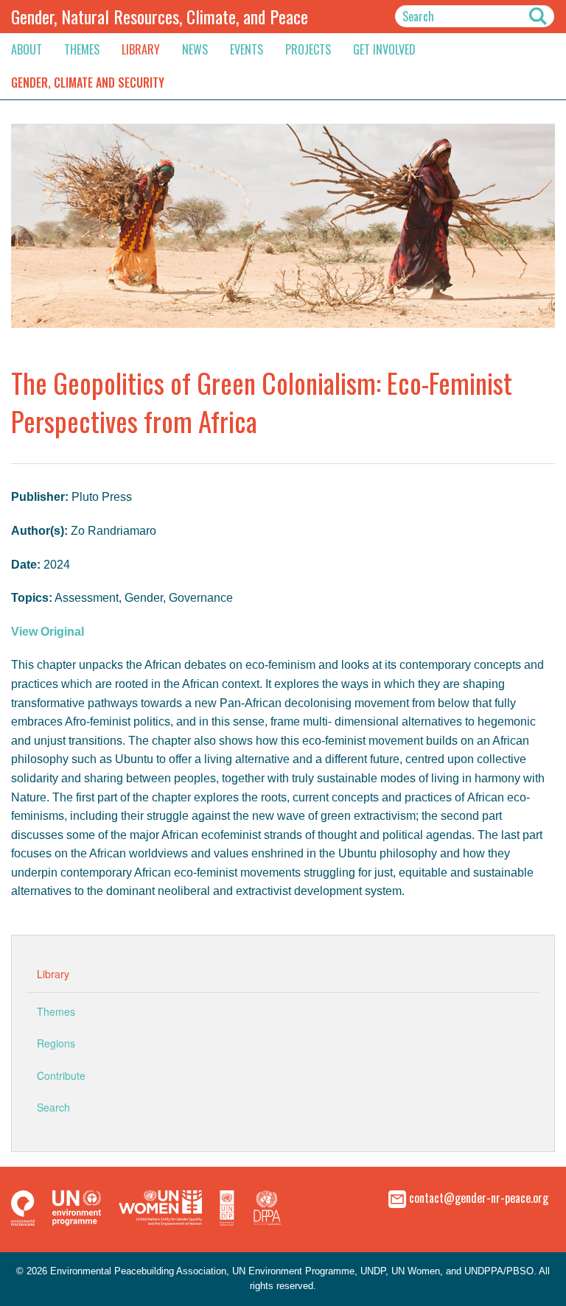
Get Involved (384, 49)
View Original (47, 631)
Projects (308, 49)
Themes (81, 49)
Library (141, 49)
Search (53, 1107)
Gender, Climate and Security (87, 82)
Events (246, 49)
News (195, 49)
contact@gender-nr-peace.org (478, 1197)
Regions (56, 1043)
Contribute (61, 1075)
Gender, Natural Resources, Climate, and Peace (159, 16)
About (26, 49)
